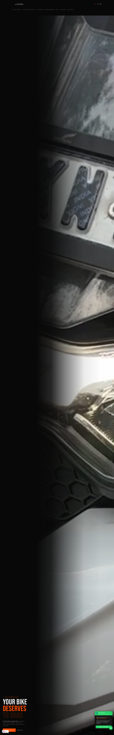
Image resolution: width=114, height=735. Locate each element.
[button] (17, 9)
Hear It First (19, 730)
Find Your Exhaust (8, 730)
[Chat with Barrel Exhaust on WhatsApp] (111, 728)
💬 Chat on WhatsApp (103, 726)
